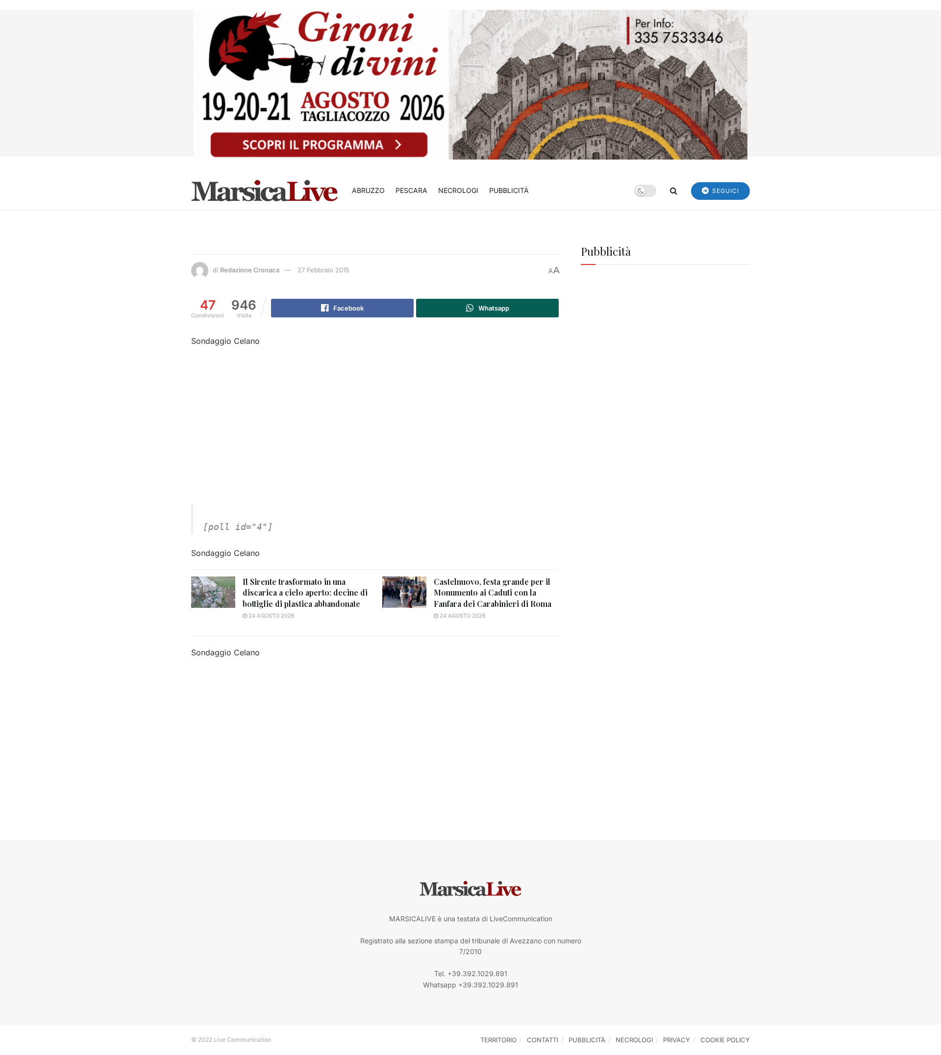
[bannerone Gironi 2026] (470, 84)
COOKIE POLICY (725, 1040)
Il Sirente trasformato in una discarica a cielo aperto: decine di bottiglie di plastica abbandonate (305, 592)
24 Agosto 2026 (271, 615)
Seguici (724, 190)
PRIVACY (676, 1040)
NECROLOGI (458, 190)
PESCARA (411, 190)
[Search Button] (673, 190)
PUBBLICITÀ (509, 190)
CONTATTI (542, 1040)
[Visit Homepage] (264, 190)
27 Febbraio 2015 (323, 270)
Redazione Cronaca (249, 270)
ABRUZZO (368, 190)
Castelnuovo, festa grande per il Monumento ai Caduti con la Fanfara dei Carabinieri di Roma (492, 592)
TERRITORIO (498, 1040)
